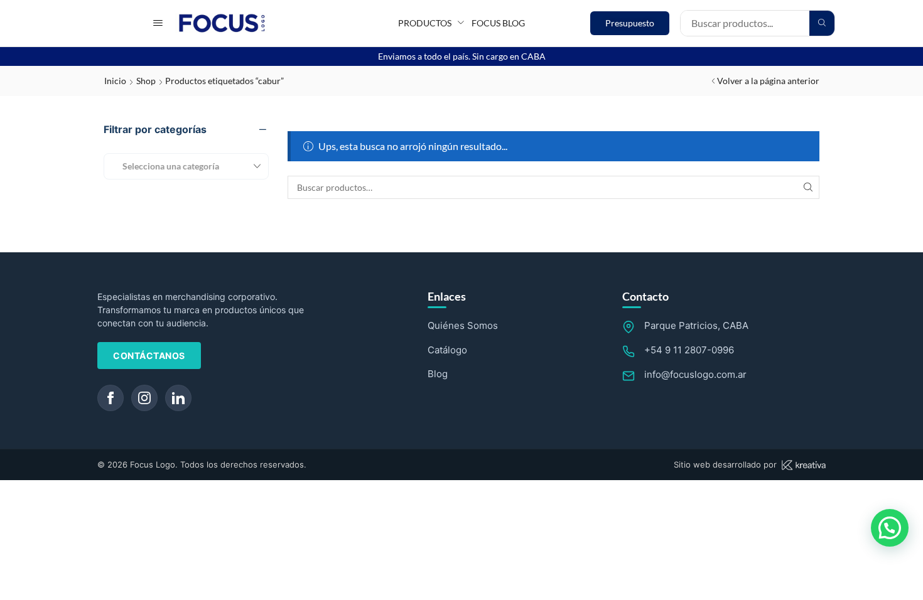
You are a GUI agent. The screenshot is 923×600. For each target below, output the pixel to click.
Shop (146, 80)
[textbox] (166, 166)
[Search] (821, 23)
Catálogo (447, 350)
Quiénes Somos (463, 325)
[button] (158, 23)
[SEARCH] (807, 187)
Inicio (115, 80)
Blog (438, 374)
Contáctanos (149, 355)
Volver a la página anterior (768, 80)
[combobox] (186, 166)
